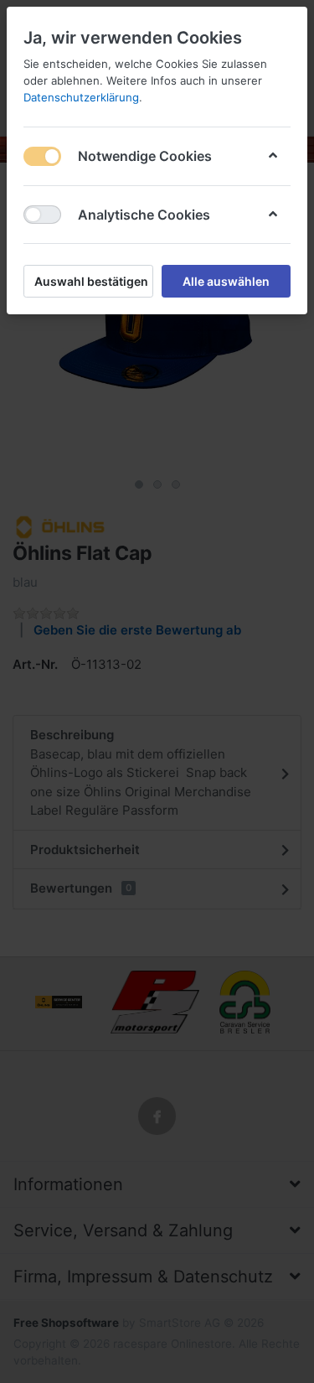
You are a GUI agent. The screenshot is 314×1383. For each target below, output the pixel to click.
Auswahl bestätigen (91, 281)
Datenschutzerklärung (81, 97)
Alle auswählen (226, 281)
